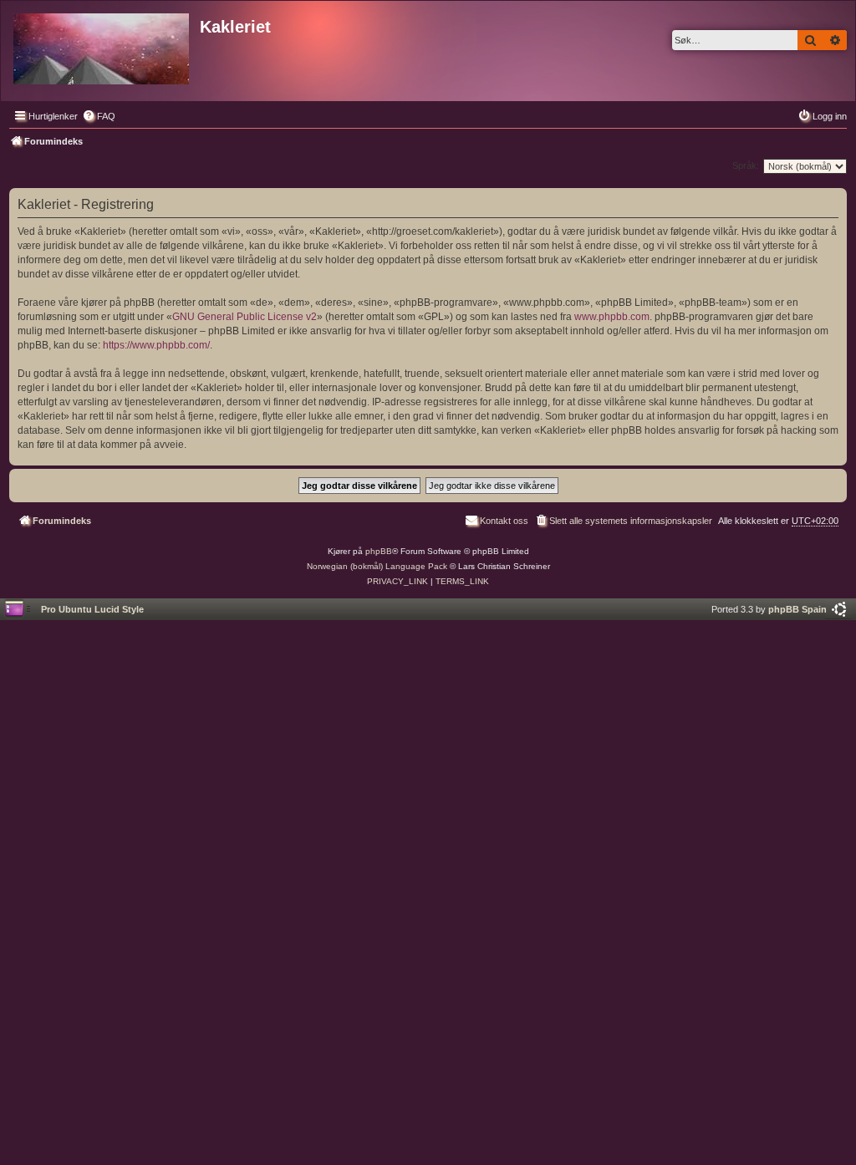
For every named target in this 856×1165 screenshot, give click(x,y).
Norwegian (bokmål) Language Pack (377, 566)
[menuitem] (98, 116)
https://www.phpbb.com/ (156, 345)
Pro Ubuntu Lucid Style (92, 609)
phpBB (378, 551)
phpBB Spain (797, 609)
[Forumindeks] (102, 45)
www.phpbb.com (612, 317)
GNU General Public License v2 (244, 317)
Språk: (745, 165)
